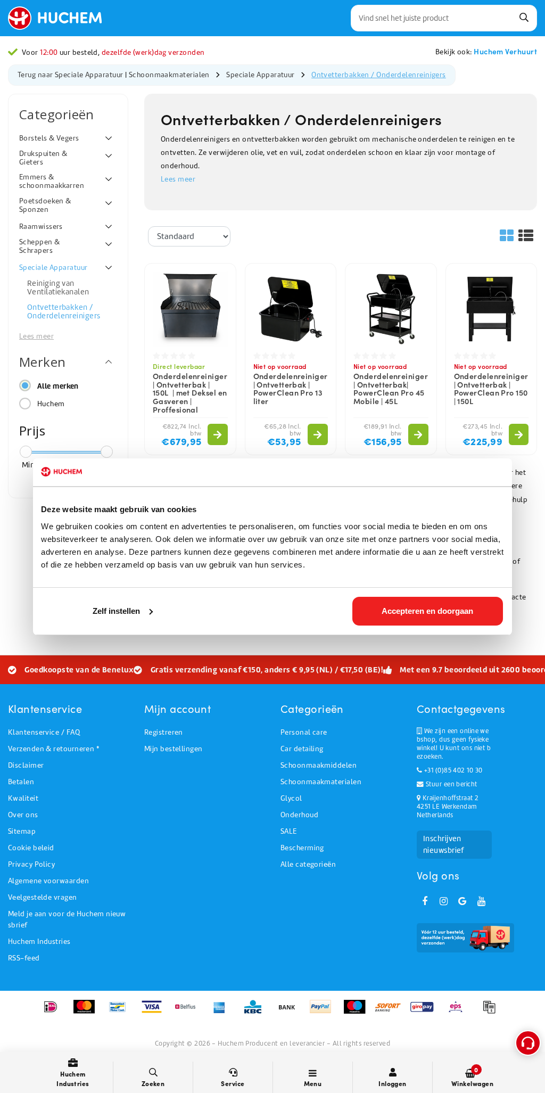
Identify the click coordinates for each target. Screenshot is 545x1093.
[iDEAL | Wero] (54, 1012)
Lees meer (178, 179)
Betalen (21, 781)
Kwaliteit (23, 798)
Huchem (51, 403)
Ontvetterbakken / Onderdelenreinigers (378, 74)
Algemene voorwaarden (48, 880)
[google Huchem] (462, 901)
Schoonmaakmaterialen (170, 74)
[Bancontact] (121, 1012)
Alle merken (58, 386)
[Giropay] (425, 1012)
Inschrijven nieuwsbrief (443, 845)
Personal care (303, 732)
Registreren (163, 732)
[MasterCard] (87, 1012)
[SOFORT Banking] (391, 1012)
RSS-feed (24, 958)
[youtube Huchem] (481, 901)
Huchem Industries (39, 941)
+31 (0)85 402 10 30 (452, 770)
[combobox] (444, 18)
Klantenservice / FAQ (44, 732)
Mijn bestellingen (173, 748)
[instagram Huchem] (443, 901)
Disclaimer (26, 765)
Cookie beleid (31, 847)
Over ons (23, 814)
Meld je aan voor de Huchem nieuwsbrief (67, 919)
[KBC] (256, 1012)
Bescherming (302, 847)
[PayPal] (324, 1012)
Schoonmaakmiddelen (318, 765)
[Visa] (155, 1012)
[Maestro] (358, 1012)
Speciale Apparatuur (260, 74)
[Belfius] (188, 1012)
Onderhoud (299, 814)
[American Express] (223, 1012)
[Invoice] (492, 1012)
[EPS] (459, 1012)
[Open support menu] (528, 1043)
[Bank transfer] (290, 1012)
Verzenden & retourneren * (53, 748)
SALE (288, 831)
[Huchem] (60, 18)
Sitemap (22, 831)
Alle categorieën (308, 864)
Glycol (291, 798)
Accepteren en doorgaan (427, 610)
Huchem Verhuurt (505, 51)
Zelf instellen (116, 610)
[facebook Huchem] (425, 901)
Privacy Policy (31, 864)
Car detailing (302, 748)
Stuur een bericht (450, 784)
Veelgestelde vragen (42, 897)
